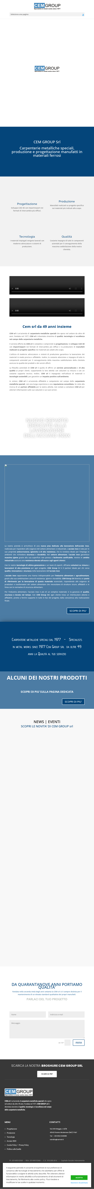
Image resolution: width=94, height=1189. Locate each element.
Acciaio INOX (11, 1141)
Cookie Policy (12, 1145)
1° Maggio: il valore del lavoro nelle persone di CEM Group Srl (47, 893)
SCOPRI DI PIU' (78, 610)
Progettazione (12, 1129)
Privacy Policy (24, 1145)
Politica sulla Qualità (14, 1149)
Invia (79, 1042)
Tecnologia (11, 1137)
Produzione (11, 1133)
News (14, 759)
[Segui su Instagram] (6, 1115)
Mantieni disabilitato (79, 1183)
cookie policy (39, 1179)
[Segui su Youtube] (13, 1115)
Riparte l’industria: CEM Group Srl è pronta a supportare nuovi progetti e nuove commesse (47, 752)
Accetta (79, 1177)
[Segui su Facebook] (10, 1115)
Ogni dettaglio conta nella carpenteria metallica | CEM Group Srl (47, 820)
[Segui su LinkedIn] (17, 1115)
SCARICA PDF (47, 1074)
